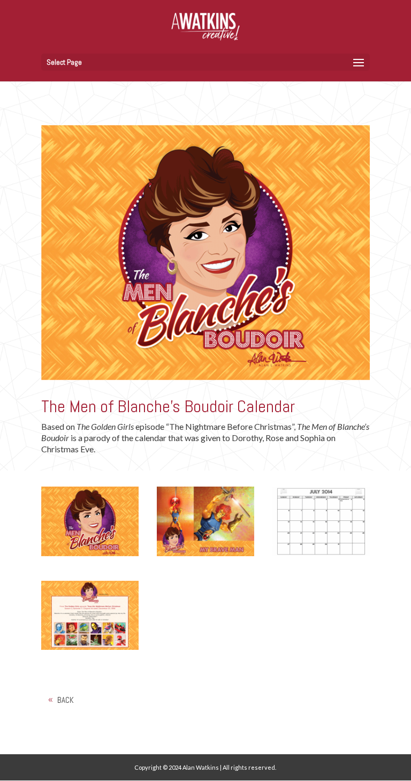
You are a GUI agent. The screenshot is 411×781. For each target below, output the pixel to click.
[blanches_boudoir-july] (205, 555)
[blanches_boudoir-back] (90, 649)
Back (65, 700)
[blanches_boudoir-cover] (90, 555)
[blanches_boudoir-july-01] (321, 555)
